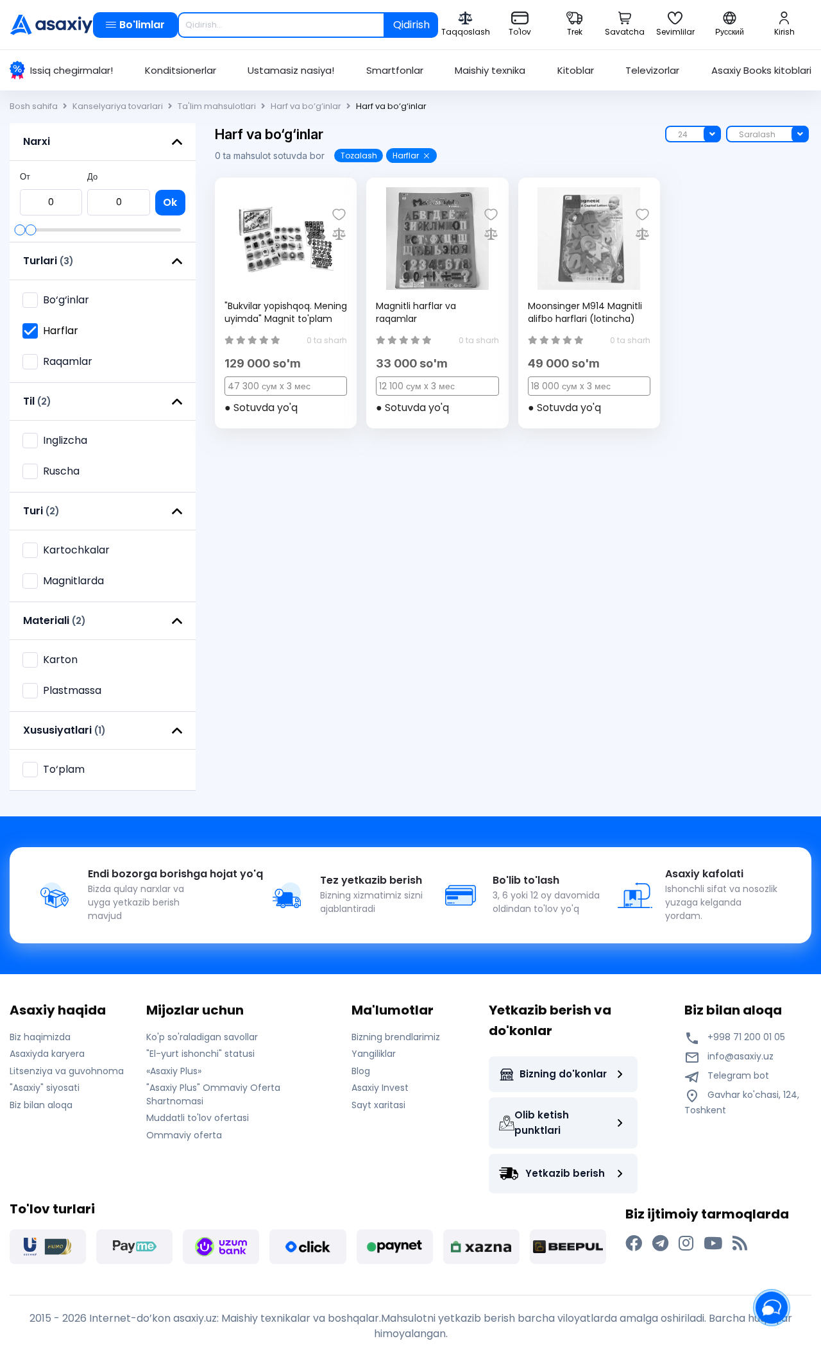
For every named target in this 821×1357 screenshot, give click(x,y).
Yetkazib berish (565, 1173)
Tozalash (359, 155)
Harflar (406, 155)
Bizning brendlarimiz (395, 1037)
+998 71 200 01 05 (745, 1037)
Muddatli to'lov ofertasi (197, 1117)
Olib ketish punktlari (541, 1122)
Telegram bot (737, 1075)
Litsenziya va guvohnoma (67, 1071)
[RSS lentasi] (739, 1243)
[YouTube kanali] (713, 1243)
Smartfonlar (394, 70)
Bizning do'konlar (563, 1074)
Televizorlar (652, 70)
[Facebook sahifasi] (633, 1243)
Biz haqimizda (40, 1037)
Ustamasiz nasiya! (291, 70)
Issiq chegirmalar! (71, 70)
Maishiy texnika (490, 70)
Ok (170, 202)
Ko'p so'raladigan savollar (202, 1037)
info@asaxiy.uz (740, 1056)
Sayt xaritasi (378, 1105)
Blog (360, 1071)
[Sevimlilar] (339, 214)
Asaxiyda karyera (47, 1053)
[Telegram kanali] (660, 1243)
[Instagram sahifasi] (686, 1243)
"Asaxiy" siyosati (45, 1087)
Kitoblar (575, 70)
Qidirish (411, 24)
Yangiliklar (373, 1053)
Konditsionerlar (180, 70)
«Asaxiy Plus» (173, 1071)
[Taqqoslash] (339, 234)
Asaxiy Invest (380, 1087)
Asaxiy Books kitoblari (761, 70)
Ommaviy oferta (184, 1135)
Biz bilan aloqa (41, 1105)
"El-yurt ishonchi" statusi (200, 1053)
